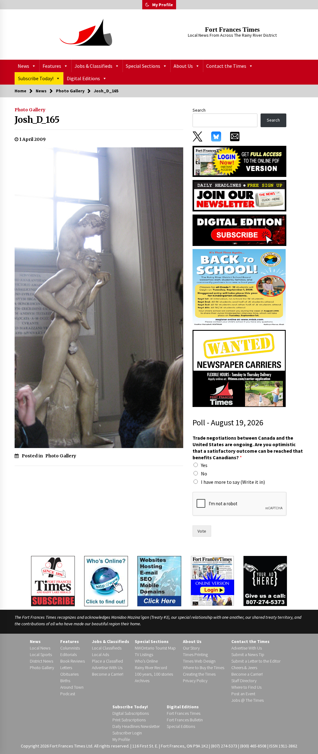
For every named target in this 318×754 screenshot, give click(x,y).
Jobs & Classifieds (93, 66)
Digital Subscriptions (130, 713)
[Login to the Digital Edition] (212, 580)
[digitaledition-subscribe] (239, 230)
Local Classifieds (106, 648)
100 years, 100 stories (154, 674)
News (23, 66)
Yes (204, 465)
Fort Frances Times (232, 29)
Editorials (68, 654)
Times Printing (195, 654)
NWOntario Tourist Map (155, 648)
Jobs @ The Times (247, 700)
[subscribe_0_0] (239, 161)
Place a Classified (107, 661)
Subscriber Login (127, 733)
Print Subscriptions (129, 720)
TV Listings (144, 654)
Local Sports (41, 654)
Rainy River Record (151, 667)
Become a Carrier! (107, 674)
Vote (202, 531)
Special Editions (181, 726)
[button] (147, 4)
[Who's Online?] (106, 580)
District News (41, 661)
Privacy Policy (195, 680)
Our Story (191, 648)
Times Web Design (199, 661)
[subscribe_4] (239, 195)
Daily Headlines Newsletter (136, 726)
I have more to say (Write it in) (233, 482)
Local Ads (100, 654)
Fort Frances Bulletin (185, 720)
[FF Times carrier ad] (239, 368)
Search (199, 110)
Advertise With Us (107, 667)
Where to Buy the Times (203, 667)
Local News (40, 648)
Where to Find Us (246, 687)
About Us (183, 66)
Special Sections (143, 66)
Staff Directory (244, 680)
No (204, 473)
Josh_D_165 (37, 119)
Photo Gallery (30, 110)
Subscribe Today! (35, 78)
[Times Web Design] (159, 580)
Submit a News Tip (247, 654)
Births (65, 680)
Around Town (72, 687)
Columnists (70, 648)
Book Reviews (72, 661)
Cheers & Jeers (244, 667)
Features (52, 66)
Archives (142, 680)
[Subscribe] (53, 581)
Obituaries (69, 674)
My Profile (162, 4)
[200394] (239, 287)
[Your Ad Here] (265, 580)
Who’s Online (146, 661)
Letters (66, 667)
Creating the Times (199, 674)
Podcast (67, 693)
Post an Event (243, 693)
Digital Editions (83, 78)
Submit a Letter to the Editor (255, 661)
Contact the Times (226, 66)
